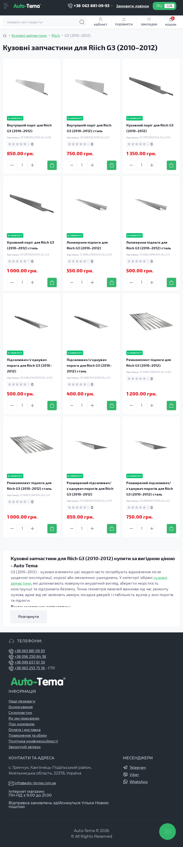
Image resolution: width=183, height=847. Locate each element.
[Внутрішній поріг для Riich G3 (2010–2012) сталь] (92, 87)
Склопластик (20, 712)
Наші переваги (22, 701)
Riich (55, 35)
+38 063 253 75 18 (30, 667)
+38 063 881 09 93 (30, 650)
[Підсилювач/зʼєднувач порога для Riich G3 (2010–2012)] (32, 322)
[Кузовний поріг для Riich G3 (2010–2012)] (151, 87)
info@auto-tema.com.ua (35, 782)
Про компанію (22, 724)
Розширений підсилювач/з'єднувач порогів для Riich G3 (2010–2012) (90, 488)
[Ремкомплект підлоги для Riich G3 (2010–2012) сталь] (32, 445)
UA (169, 6)
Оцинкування (21, 706)
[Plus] (32, 165)
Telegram (138, 767)
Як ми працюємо (24, 718)
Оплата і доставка (25, 729)
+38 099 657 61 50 (30, 662)
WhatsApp (139, 781)
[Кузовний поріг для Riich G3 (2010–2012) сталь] (32, 205)
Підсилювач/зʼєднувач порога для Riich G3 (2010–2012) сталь (89, 365)
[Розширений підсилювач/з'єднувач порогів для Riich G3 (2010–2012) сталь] (151, 445)
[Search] (82, 22)
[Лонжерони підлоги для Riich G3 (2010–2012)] (92, 205)
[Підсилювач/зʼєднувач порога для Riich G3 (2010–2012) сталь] (92, 322)
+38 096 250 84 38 (30, 656)
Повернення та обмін (28, 735)
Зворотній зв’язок (25, 746)
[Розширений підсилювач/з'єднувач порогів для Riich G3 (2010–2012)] (92, 445)
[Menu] (6, 6)
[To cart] (52, 165)
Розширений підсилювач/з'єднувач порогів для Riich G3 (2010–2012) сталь (149, 488)
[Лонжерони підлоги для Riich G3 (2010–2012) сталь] (151, 205)
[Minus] (12, 165)
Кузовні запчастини (29, 35)
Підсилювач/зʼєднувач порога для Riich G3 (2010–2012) (29, 365)
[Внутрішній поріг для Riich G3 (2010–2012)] (32, 87)
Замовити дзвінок (132, 6)
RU (160, 6)
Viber (134, 774)
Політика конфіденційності (33, 741)
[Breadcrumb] (5, 35)
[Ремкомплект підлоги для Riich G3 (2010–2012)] (151, 322)
